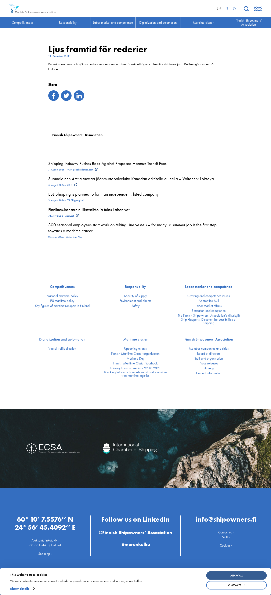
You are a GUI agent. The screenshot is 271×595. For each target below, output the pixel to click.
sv (234, 8)
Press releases (208, 363)
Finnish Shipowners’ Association (208, 339)
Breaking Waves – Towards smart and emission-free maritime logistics (135, 374)
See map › (45, 553)
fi (227, 8)
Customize (234, 585)
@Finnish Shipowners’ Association (135, 532)
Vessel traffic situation (62, 348)
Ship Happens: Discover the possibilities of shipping (208, 321)
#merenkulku (136, 544)
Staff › (226, 537)
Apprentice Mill (209, 300)
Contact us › (226, 532)
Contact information (208, 373)
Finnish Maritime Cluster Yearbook (135, 363)
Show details (19, 589)
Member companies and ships (209, 348)
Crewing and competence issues (208, 296)
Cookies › (226, 545)
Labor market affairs (209, 306)
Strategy (208, 368)
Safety (135, 306)
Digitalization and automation (62, 339)
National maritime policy (62, 296)
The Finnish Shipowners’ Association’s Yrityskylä (209, 315)
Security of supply (135, 296)
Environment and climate (135, 300)
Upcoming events (135, 348)
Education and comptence (209, 310)
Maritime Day (135, 358)
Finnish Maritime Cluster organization (135, 353)
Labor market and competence (208, 287)
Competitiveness (62, 287)
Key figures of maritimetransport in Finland (62, 306)
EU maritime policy (62, 300)
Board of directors (208, 353)
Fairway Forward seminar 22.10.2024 (135, 368)
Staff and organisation (208, 358)
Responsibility (135, 287)
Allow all (236, 575)
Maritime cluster (135, 339)
